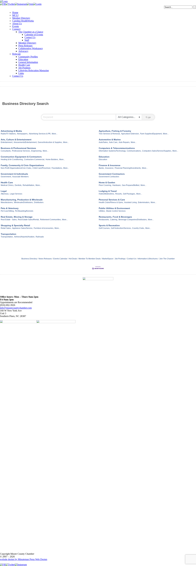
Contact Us (29, 37)
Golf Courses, (104, 228)
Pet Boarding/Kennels (24, 211)
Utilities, (102, 211)
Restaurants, (104, 220)
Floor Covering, (105, 185)
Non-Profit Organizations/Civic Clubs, (16, 168)
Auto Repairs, (124, 142)
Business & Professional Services (18, 148)
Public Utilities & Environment (114, 208)
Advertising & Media (11, 131)
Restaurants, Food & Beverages (115, 217)
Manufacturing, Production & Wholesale (22, 199)
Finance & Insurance (109, 165)
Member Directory (21, 18)
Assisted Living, (130, 202)
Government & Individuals (14, 174)
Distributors (38, 202)
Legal (4, 191)
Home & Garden (107, 182)
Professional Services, (21, 151)
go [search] (149, 117)
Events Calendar (60, 259)
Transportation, (7, 237)
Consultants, (6, 151)
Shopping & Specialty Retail (15, 225)
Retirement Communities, (50, 220)
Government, (6, 177)
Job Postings (24, 67)
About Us (17, 23)
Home (15, 12)
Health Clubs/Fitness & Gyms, (111, 202)
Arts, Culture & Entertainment (16, 139)
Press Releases (25, 45)
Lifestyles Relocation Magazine (33, 70)
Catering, (114, 220)
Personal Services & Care (112, 199)
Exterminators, (144, 202)
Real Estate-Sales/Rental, (28, 220)
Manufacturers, (7, 202)
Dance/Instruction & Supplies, (50, 142)
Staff (26, 40)
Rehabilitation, (29, 185)
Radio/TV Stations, (8, 134)
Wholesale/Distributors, (23, 202)
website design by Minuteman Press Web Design (23, 559)
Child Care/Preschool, (41, 168)
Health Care (24, 65)
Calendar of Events (33, 34)
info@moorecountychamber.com (16, 308)
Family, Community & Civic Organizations (22, 165)
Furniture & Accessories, (44, 228)
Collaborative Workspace (30, 48)
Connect (16, 29)
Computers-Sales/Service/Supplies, (157, 151)
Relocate (16, 54)
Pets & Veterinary (10, 208)
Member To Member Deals (90, 259)
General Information (28, 62)
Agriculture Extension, (130, 134)
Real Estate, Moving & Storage (16, 217)
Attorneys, (5, 194)
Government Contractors (112, 174)
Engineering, (36, 151)
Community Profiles (28, 56)
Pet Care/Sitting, (7, 211)
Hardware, (116, 185)
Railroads (40, 237)
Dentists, (18, 185)
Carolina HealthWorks (23, 20)
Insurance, (109, 168)
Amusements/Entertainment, (25, 142)
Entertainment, (7, 142)
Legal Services (16, 194)
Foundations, (57, 168)
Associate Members (20, 177)
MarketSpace (107, 259)
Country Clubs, (138, 228)
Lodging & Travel (108, 191)
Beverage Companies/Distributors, (133, 220)
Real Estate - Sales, (9, 220)
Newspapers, (22, 134)
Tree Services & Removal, (109, 134)
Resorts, (118, 194)
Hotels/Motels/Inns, (107, 194)
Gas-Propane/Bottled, (131, 185)
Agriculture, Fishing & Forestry (115, 131)
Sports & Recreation (109, 225)
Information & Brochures (148, 259)
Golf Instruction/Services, (121, 228)
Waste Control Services (116, 211)
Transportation (8, 234)
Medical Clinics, (7, 185)
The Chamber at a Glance (30, 32)
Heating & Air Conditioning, (12, 159)
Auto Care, (113, 142)
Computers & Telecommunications (117, 148)
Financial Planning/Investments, (128, 168)
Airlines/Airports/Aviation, (24, 237)
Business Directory (29, 259)
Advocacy (23, 51)
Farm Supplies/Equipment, (151, 134)
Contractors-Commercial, (34, 159)
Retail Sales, (6, 228)
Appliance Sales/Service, (22, 228)
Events (15, 26)
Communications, (134, 151)
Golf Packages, (129, 194)
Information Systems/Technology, (112, 151)
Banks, (101, 168)
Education (23, 59)
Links (21, 73)
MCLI (15, 15)
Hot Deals (73, 259)
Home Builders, (52, 159)
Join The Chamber (167, 259)
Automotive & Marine (110, 139)
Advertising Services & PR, (40, 134)
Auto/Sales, (103, 142)
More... (54, 134)
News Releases (45, 259)
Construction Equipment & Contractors (21, 156)
